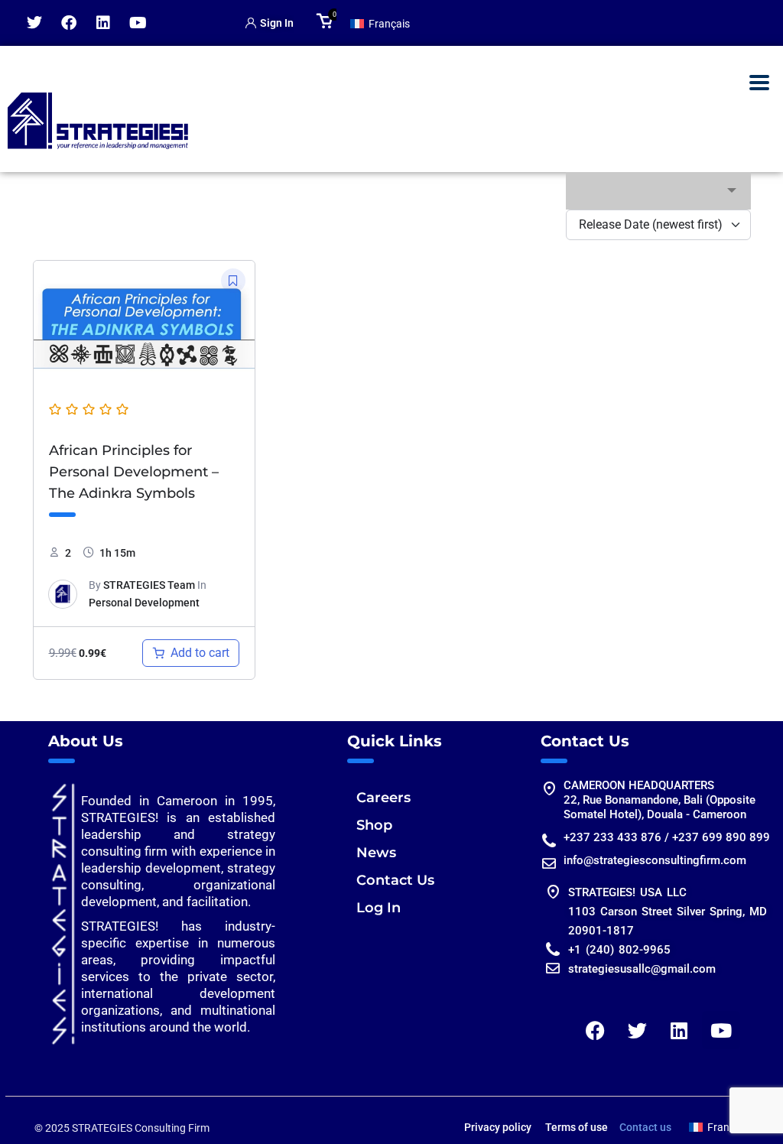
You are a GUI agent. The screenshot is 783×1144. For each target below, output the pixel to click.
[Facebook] (69, 23)
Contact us (645, 1127)
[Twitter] (34, 23)
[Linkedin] (103, 23)
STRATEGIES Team (149, 585)
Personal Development (144, 602)
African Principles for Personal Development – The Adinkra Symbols (134, 471)
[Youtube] (137, 23)
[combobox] (658, 191)
